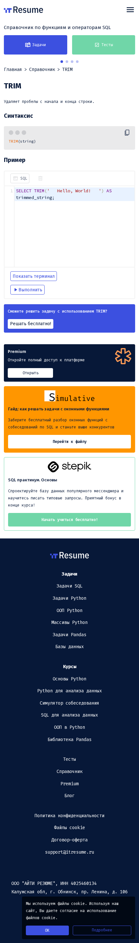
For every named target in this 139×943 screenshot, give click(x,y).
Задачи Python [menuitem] (69, 598)
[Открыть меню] (130, 10)
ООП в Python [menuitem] (69, 727)
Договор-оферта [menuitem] (69, 840)
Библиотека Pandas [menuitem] (69, 740)
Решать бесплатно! (30, 323)
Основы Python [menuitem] (69, 679)
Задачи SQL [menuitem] (69, 586)
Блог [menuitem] (69, 796)
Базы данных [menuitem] (69, 647)
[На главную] (23, 9)
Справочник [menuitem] (69, 771)
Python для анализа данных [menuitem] (69, 691)
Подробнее (102, 930)
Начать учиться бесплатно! (69, 519)
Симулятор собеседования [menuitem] (69, 703)
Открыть (30, 373)
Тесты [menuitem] (69, 759)
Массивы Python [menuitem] (69, 622)
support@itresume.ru (69, 852)
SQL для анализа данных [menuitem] (69, 715)
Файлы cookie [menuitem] (69, 828)
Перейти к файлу (70, 441)
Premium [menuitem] (69, 784)
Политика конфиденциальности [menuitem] (69, 816)
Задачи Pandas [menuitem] (69, 635)
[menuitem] (69, 574)
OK (47, 930)
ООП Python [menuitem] (69, 610)
